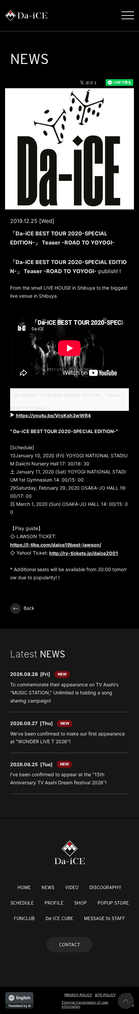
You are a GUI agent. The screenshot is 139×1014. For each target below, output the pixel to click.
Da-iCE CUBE (59, 918)
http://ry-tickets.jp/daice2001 (83, 553)
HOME (24, 887)
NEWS (47, 887)
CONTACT (69, 944)
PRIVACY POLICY (78, 995)
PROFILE (54, 903)
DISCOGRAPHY (105, 887)
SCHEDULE (22, 903)
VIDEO (72, 887)
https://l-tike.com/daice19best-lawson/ (55, 545)
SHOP (80, 903)
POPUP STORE (113, 903)
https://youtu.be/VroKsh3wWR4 (53, 415)
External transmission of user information (85, 1004)
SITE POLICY (105, 995)
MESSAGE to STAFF (104, 918)
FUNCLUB (24, 918)
